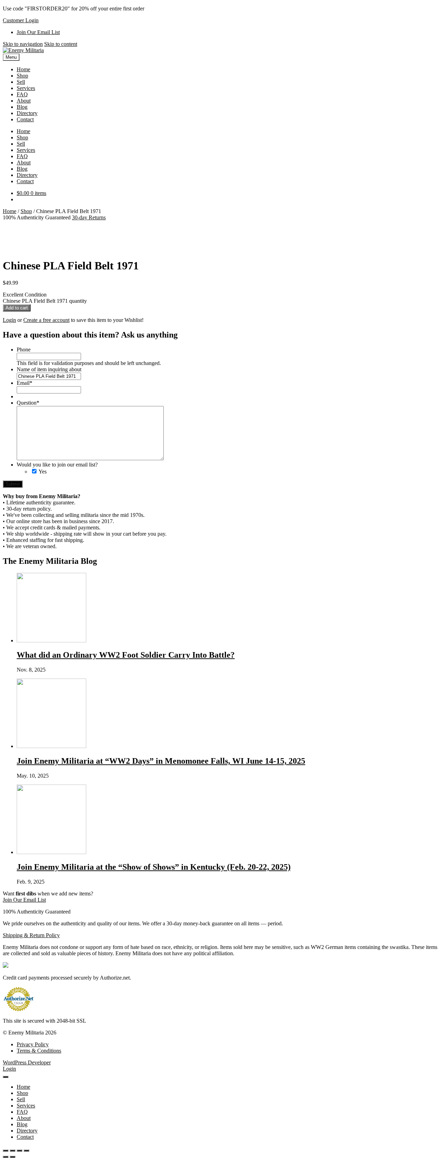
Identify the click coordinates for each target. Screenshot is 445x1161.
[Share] (19, 1151)
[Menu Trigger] (5, 1077)
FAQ (22, 94)
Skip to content (60, 44)
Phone (24, 349)
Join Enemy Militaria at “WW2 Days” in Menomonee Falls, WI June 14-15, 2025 (161, 760)
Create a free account (46, 320)
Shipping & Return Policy (31, 935)
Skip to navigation (23, 44)
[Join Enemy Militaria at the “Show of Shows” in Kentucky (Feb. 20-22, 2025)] (51, 852)
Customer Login (21, 20)
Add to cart (17, 307)
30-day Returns (89, 217)
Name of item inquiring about (49, 369)
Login (9, 320)
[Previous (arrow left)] (5, 1157)
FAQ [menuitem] (22, 1112)
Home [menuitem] (23, 1087)
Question (28, 403)
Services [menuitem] (26, 1106)
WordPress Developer (27, 1062)
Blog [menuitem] (22, 1124)
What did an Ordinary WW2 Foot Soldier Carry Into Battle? (126, 654)
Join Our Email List (38, 32)
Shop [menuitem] (22, 1093)
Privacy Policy (33, 1044)
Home (23, 69)
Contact (25, 119)
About (24, 101)
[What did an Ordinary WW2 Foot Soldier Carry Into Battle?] (51, 640)
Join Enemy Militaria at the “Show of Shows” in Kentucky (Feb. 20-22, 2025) (154, 866)
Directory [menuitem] (27, 1131)
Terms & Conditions (39, 1051)
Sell (21, 82)
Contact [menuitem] (25, 1137)
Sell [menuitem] (21, 1099)
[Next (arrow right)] (12, 1157)
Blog (22, 107)
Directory (27, 113)
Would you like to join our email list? (57, 465)
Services (26, 88)
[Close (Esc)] (26, 1151)
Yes (43, 471)
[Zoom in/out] (5, 1151)
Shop (22, 76)
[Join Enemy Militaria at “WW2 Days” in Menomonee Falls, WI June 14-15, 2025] (51, 746)
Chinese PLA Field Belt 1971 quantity (45, 301)
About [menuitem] (24, 1118)
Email (24, 383)
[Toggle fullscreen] (12, 1151)
